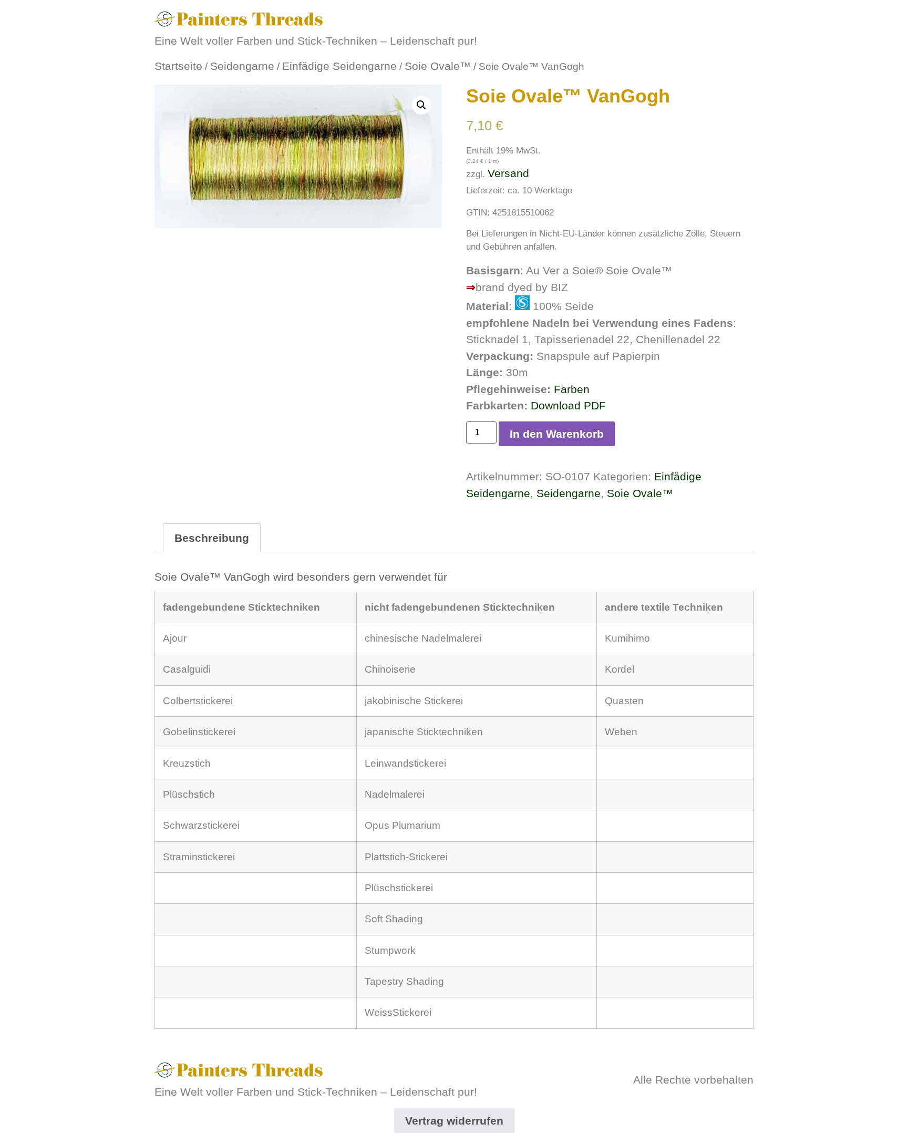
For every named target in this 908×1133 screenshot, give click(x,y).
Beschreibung (211, 538)
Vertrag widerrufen (454, 1121)
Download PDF (568, 405)
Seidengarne (242, 66)
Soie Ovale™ (438, 66)
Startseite (178, 66)
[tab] (212, 537)
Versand (508, 173)
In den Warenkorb (557, 434)
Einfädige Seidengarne (339, 66)
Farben (572, 389)
